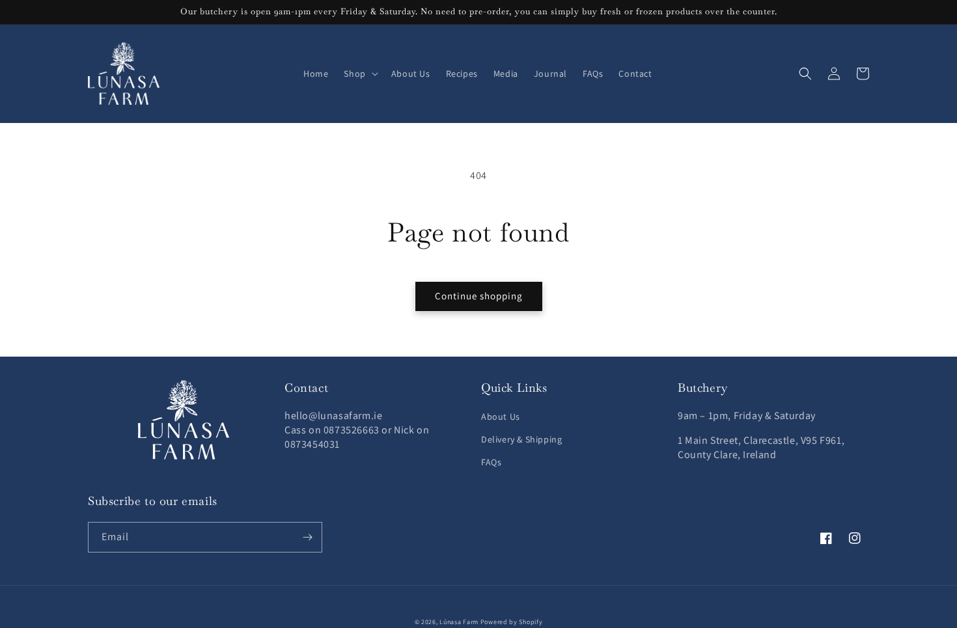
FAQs (491, 462)
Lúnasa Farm (458, 622)
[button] (359, 73)
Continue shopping (479, 296)
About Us (500, 416)
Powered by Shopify (511, 622)
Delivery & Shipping (521, 439)
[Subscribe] (307, 537)
